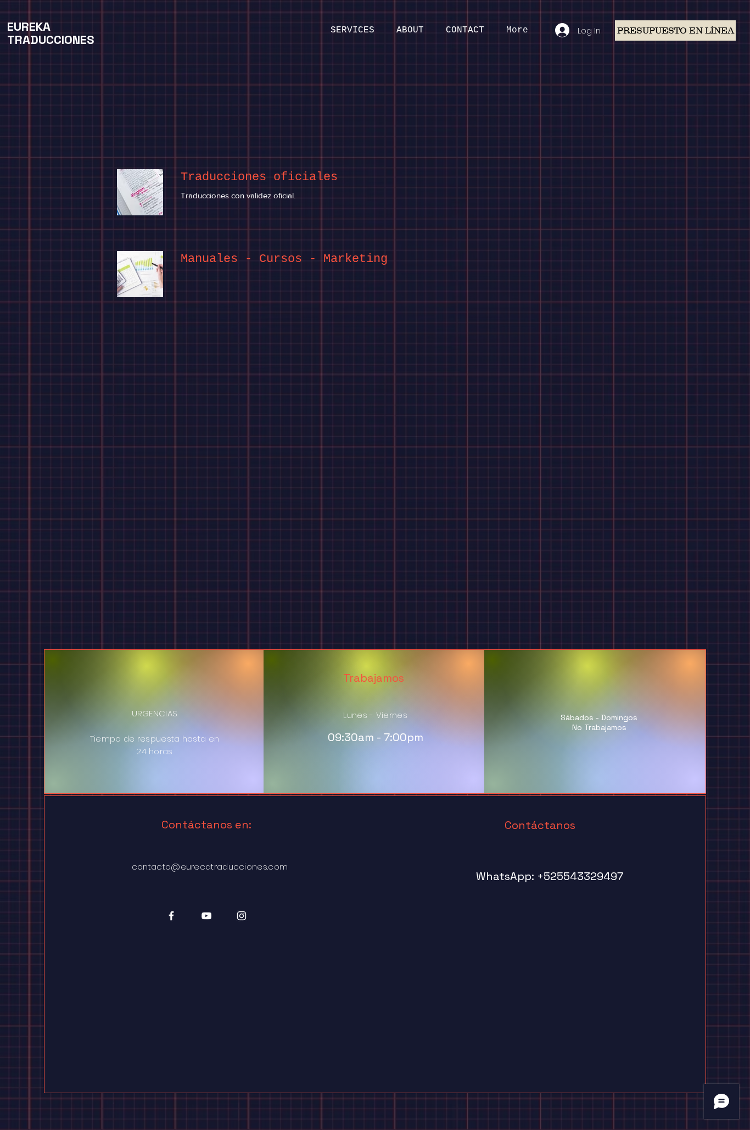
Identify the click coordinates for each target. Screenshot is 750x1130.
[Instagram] (242, 916)
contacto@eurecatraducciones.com (210, 866)
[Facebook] (171, 916)
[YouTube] (206, 916)
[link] (407, 177)
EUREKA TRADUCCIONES (50, 33)
